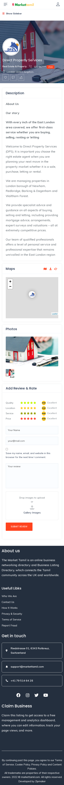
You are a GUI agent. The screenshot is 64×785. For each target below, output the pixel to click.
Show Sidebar (13, 13)
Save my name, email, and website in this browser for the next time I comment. (28, 455)
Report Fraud (9, 625)
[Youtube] (46, 695)
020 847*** (43, 66)
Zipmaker (40, 781)
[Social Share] (21, 77)
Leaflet (54, 313)
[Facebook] (18, 695)
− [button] (10, 286)
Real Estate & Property (14, 66)
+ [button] (10, 281)
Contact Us (8, 602)
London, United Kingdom (20, 71)
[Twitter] (36, 695)
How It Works (10, 607)
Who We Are (9, 596)
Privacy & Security (12, 613)
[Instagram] (27, 695)
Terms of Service (11, 619)
